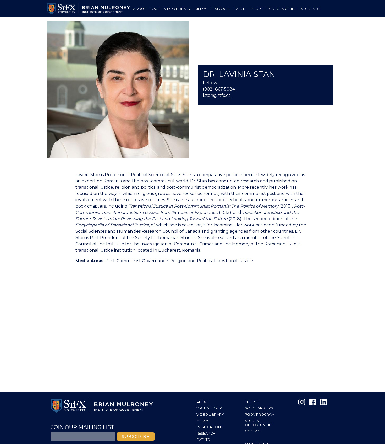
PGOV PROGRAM (260, 414)
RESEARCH (206, 433)
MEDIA (202, 421)
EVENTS (203, 439)
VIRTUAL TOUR (209, 408)
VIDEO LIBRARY (210, 414)
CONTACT (253, 431)
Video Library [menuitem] (177, 9)
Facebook (312, 402)
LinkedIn (323, 402)
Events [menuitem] (240, 9)
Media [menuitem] (200, 9)
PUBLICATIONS (209, 427)
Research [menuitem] (219, 9)
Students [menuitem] (310, 9)
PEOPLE (252, 402)
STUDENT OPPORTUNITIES (259, 423)
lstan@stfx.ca (217, 95)
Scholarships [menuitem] (283, 9)
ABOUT (202, 402)
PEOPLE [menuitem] (258, 9)
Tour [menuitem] (155, 9)
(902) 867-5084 (219, 89)
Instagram (302, 402)
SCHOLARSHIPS (259, 408)
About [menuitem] (139, 9)
